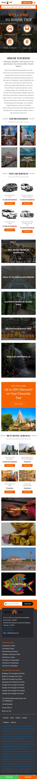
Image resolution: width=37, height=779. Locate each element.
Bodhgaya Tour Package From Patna (13, 673)
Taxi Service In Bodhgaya (10, 666)
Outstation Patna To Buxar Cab (11, 744)
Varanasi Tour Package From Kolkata (13, 690)
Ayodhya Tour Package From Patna (13, 693)
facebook (6, 718)
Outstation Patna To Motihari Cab (22, 741)
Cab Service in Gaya (8, 657)
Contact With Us (7, 707)
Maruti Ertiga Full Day (10, 196)
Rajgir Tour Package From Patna (12, 676)
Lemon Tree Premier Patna (27, 484)
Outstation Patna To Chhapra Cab (23, 729)
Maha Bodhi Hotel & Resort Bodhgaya (27, 458)
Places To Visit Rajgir (17, 764)
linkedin (18, 718)
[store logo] (6, 2)
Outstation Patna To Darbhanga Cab (17, 749)
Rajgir (28, 135)
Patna (9, 157)
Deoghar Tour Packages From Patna (13, 687)
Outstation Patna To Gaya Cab (24, 754)
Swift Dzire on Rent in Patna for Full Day (27, 223)
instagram (6, 722)
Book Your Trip (6, 711)
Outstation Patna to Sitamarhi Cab (12, 731)
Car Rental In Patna (8, 648)
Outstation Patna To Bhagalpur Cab (13, 751)
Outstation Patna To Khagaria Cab (16, 736)
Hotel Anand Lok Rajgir (10, 484)
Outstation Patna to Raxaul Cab (11, 726)
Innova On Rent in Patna (9, 222)
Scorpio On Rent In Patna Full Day (27, 196)
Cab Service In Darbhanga (10, 663)
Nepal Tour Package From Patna (12, 679)
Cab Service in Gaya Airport (10, 660)
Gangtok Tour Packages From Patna (13, 685)
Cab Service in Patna (8, 645)
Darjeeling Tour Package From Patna (13, 682)
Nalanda (28, 157)
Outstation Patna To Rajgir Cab (12, 761)
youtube (24, 718)
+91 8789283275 (8, 628)
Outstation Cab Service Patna (11, 654)
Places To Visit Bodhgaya (16, 766)
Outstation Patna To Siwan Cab (11, 756)
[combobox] (18, 7)
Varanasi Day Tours (13, 771)
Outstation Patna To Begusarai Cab (23, 759)
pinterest (13, 722)
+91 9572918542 (8, 630)
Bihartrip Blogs (24, 771)
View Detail (9, 203)
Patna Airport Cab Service (10, 651)
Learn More (18, 404)
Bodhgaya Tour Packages (14, 769)
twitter (12, 718)
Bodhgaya (9, 135)
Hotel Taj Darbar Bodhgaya (10, 458)
